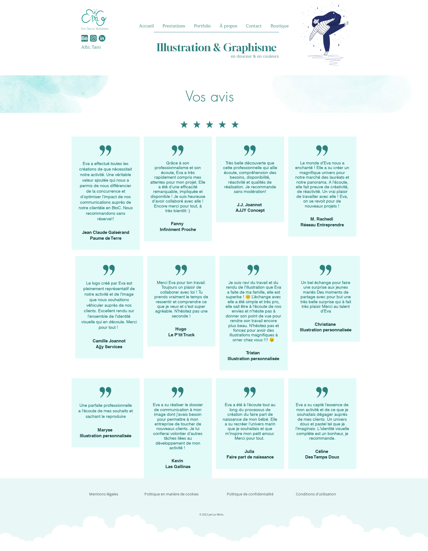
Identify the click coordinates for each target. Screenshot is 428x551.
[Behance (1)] (84, 38)
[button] (174, 26)
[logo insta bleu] (93, 38)
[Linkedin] (102, 38)
